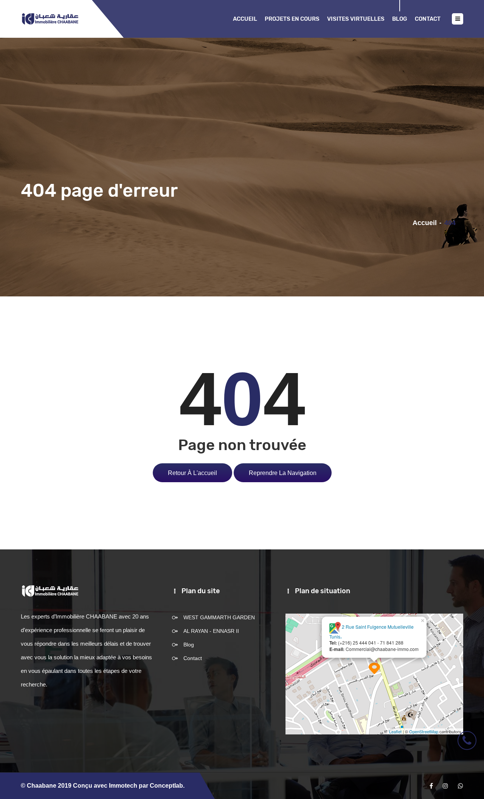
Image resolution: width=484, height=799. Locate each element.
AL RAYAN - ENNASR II (211, 631)
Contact (428, 18)
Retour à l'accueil (192, 472)
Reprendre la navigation (282, 472)
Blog (399, 18)
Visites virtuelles (356, 18)
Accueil (245, 18)
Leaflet (395, 731)
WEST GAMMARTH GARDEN (219, 617)
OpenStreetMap (423, 731)
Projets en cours (292, 18)
